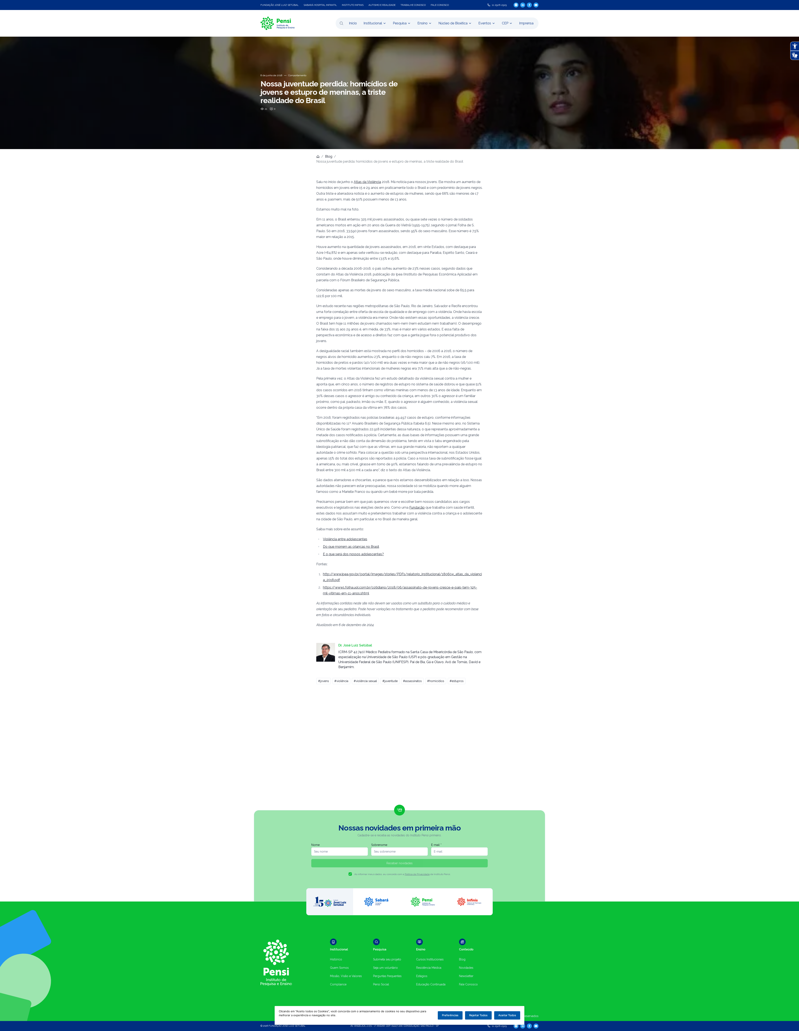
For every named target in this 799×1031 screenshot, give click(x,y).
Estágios (421, 976)
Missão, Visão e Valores (346, 976)
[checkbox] (350, 874)
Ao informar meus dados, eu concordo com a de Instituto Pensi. (402, 874)
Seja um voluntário (385, 967)
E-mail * (436, 845)
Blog (328, 156)
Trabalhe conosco (413, 5)
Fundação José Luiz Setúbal (280, 5)
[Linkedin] (522, 4)
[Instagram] (516, 4)
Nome (315, 845)
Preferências (450, 1015)
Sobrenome (379, 845)
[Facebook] (529, 5)
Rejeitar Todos (478, 1015)
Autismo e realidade (382, 5)
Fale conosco (440, 5)
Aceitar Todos (507, 1015)
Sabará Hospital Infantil (320, 5)
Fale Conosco (468, 984)
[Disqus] (399, 746)
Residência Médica (428, 967)
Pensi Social (381, 984)
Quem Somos (339, 967)
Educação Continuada (430, 984)
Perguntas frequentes (387, 976)
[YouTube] (535, 4)
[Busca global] (341, 23)
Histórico (336, 959)
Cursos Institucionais (430, 959)
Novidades (466, 967)
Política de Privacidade (417, 874)
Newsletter (466, 976)
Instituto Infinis (353, 5)
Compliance (338, 984)
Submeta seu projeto (387, 959)
